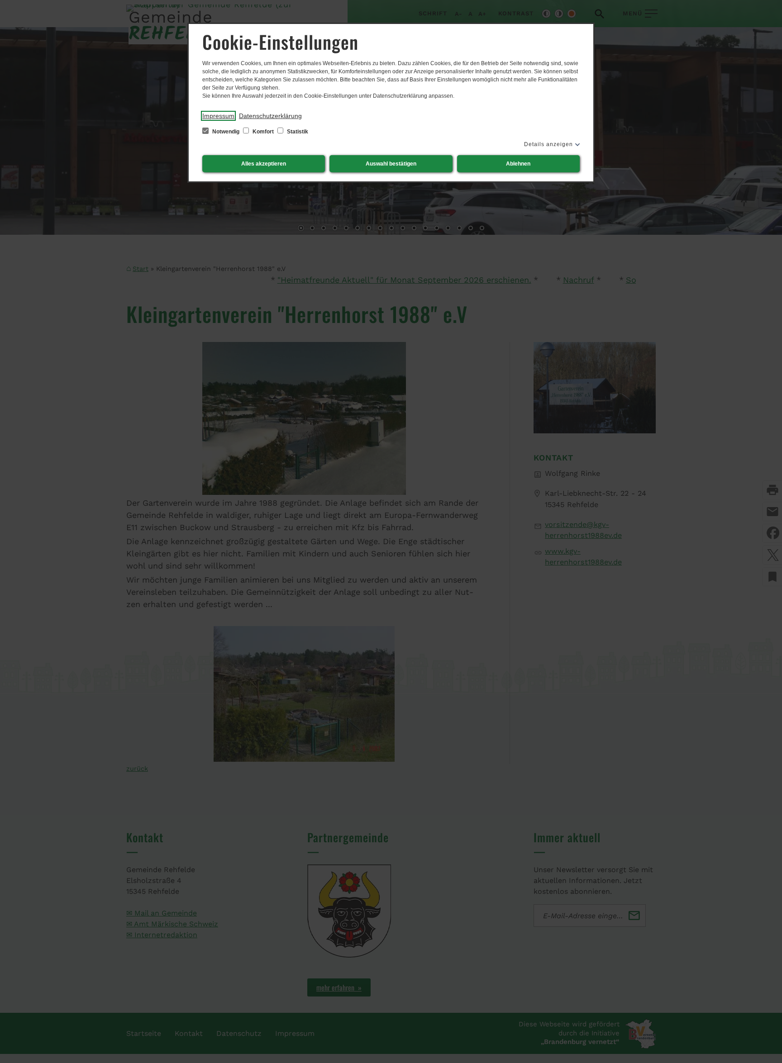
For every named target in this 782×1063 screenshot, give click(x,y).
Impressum (218, 115)
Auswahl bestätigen (391, 164)
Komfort (263, 131)
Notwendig (226, 131)
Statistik (297, 131)
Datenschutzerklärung (270, 115)
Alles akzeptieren (263, 164)
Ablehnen (518, 164)
